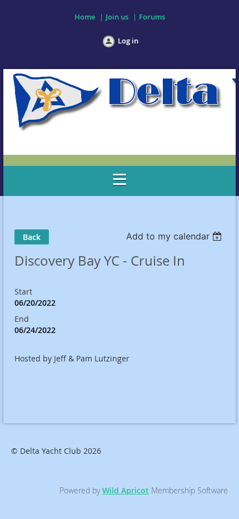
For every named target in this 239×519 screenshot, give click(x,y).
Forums (152, 17)
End (21, 319)
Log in (128, 41)
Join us (117, 17)
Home (84, 17)
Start (23, 291)
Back (32, 237)
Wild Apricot (125, 490)
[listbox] (175, 236)
